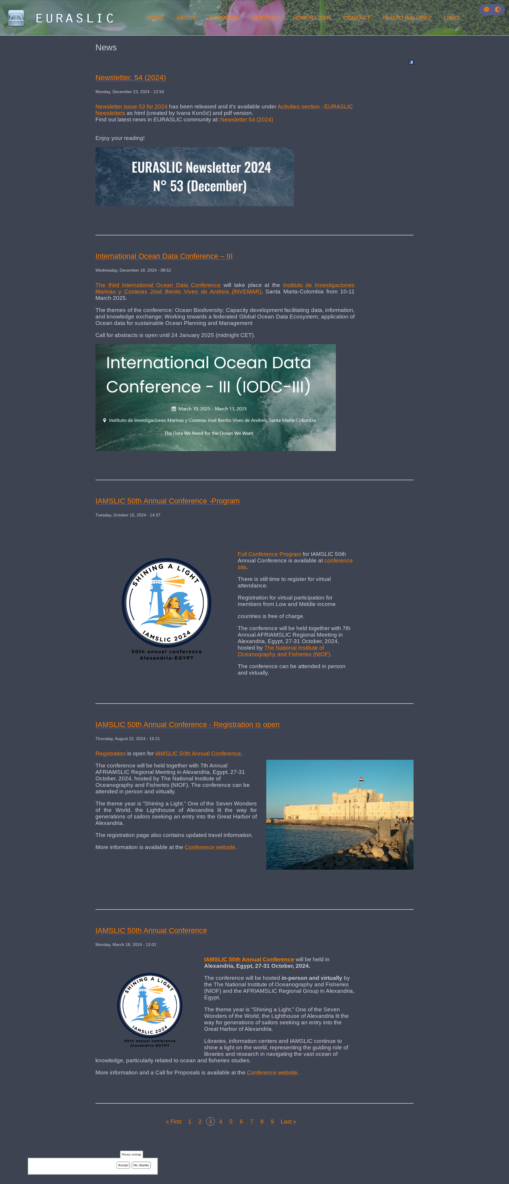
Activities (224, 18)
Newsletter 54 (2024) (246, 119)
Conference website (210, 847)
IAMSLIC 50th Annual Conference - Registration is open (187, 724)
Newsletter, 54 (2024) (130, 77)
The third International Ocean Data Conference (159, 285)
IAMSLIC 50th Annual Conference (198, 753)
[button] (486, 9)
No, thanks (141, 1165)
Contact (357, 18)
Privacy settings (131, 1154)
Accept (123, 1165)
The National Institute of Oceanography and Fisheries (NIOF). (285, 651)
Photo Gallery (407, 18)
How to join (312, 18)
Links (452, 18)
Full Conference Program (269, 554)
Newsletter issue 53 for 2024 (132, 106)
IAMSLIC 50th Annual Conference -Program (167, 501)
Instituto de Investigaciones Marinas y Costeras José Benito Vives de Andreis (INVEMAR (225, 288)
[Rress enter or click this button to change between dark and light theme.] (487, 9)
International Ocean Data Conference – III (164, 256)
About (186, 18)
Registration (110, 753)
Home (155, 18)
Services (266, 18)
